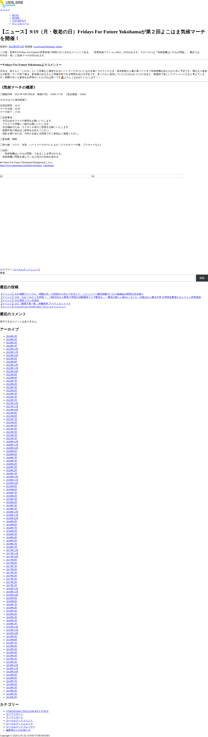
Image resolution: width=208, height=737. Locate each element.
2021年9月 (11, 413)
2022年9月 (11, 374)
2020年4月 (11, 464)
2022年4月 (11, 390)
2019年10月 (12, 483)
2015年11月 (12, 630)
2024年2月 (11, 342)
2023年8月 (11, 362)
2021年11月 (12, 406)
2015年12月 (12, 627)
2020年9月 (11, 451)
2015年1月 (11, 662)
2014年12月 (12, 665)
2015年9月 (11, 636)
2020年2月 (11, 470)
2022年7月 (11, 381)
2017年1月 (11, 585)
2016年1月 (11, 623)
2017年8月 (11, 563)
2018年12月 (12, 512)
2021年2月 (11, 435)
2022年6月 (11, 384)
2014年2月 (11, 697)
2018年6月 (11, 531)
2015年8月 (11, 639)
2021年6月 (11, 422)
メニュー (5, 9)
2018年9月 (11, 521)
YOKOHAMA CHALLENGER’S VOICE (27, 711)
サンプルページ (20, 23)
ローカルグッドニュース (26, 269)
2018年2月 (11, 544)
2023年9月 (11, 358)
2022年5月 (11, 387)
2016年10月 (12, 595)
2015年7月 (11, 643)
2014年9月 (11, 675)
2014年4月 (11, 691)
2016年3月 (11, 617)
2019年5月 (11, 499)
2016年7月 (11, 604)
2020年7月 (11, 457)
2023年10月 (12, 355)
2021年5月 (11, 425)
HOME (15, 18)
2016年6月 (11, 607)
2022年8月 (11, 377)
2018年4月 (11, 537)
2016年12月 (12, 588)
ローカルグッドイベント (19, 720)
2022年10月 (12, 371)
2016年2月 (11, 620)
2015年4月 (11, 652)
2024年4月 (11, 336)
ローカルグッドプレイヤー (20, 727)
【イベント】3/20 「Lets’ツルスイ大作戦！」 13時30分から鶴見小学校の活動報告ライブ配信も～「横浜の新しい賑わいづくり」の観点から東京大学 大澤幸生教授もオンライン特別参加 (100, 297)
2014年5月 (11, 687)
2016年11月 (12, 592)
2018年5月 (11, 534)
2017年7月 (11, 566)
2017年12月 (12, 550)
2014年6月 (11, 684)
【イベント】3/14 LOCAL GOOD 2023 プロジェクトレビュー (33, 306)
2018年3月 (11, 540)
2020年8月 (11, 454)
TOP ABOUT (19, 20)
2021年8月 (11, 416)
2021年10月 (12, 409)
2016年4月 (11, 614)
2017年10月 (12, 556)
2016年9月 (11, 598)
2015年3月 (11, 655)
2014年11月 (12, 668)
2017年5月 (11, 572)
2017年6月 (11, 569)
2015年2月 (11, 659)
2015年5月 (11, 649)
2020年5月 (11, 461)
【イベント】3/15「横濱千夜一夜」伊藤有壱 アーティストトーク (35, 303)
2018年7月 (11, 528)
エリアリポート (14, 714)
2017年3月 (11, 579)
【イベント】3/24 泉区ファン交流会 (19, 300)
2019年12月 (12, 477)
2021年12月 (12, 403)
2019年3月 (11, 505)
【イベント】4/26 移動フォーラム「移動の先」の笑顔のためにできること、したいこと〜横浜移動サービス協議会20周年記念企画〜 (72, 294)
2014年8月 (11, 678)
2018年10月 (12, 518)
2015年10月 (12, 633)
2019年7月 (11, 492)
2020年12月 (12, 441)
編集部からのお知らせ (18, 730)
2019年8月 (11, 489)
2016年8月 (11, 601)
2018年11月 (12, 515)
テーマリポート (14, 717)
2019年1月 (11, 508)
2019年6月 (11, 496)
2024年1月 (11, 346)
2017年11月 (12, 553)
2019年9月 (11, 486)
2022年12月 (12, 365)
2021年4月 (11, 429)
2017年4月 (11, 576)
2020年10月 (12, 448)
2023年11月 (12, 352)
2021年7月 (11, 419)
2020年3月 (11, 467)
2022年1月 (11, 400)
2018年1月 (11, 547)
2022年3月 (11, 393)
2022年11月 (12, 368)
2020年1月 (11, 473)
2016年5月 (11, 611)
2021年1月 (11, 438)
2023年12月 (12, 349)
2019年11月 (12, 480)
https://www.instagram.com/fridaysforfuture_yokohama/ (27, 165)
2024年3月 (11, 339)
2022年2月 (11, 397)
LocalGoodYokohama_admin (47, 46)
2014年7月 (11, 681)
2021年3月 (11, 432)
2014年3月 (11, 694)
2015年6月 (11, 646)
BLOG (15, 15)
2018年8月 (11, 524)
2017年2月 (11, 582)
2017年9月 (11, 560)
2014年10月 (12, 671)
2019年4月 (11, 502)
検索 (2, 273)
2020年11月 (12, 445)
